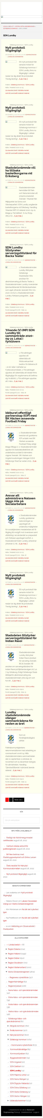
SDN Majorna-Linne (18, 1075)
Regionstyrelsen (14, 986)
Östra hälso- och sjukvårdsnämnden (23, 997)
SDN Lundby (15, 1071)
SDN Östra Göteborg (18, 1088)
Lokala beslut (21, 9)
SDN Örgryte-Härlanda (19, 1083)
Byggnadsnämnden (18, 1058)
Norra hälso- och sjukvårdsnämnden (23, 990)
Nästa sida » (18, 800)
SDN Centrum (15, 1066)
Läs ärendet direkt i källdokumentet (17, 90)
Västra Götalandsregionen (18, 972)
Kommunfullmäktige (18, 1049)
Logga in (36, 1112)
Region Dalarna (14, 949)
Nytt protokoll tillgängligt (15, 49)
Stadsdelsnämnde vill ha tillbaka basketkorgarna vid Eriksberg (20, 172)
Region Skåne (13, 958)
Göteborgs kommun (18, 1039)
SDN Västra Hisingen (18, 1096)
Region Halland (14, 954)
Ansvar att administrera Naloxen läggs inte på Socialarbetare (20, 500)
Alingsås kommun (17, 1026)
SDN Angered (15, 1062)
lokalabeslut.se (26, 1112)
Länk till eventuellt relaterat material (17, 93)
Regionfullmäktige (15, 982)
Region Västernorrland (17, 967)
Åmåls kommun (16, 1030)
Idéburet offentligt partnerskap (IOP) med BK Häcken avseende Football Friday (21, 417)
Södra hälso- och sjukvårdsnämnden (23, 1004)
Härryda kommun (17, 1035)
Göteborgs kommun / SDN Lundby (22, 85)
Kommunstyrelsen (17, 1054)
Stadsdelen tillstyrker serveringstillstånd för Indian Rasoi (21, 638)
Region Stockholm (15, 963)
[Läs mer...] (23, 79)
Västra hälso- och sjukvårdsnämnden (23, 1011)
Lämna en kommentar (15, 56)
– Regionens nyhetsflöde (18, 977)
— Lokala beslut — (14, 945)
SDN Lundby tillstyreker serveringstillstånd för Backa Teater (21, 252)
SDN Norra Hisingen (18, 1079)
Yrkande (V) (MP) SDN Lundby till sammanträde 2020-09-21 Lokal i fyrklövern (20, 335)
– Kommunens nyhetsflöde (21, 1045)
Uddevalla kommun (18, 1101)
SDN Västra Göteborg (19, 1092)
